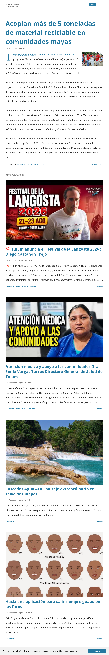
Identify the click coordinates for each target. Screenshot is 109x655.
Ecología (21, 165)
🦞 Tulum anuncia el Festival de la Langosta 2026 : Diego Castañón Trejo (53, 251)
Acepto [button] (97, 651)
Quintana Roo (32, 165)
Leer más (99, 286)
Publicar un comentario (26, 286)
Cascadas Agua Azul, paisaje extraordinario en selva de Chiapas (50, 491)
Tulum (41, 165)
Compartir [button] (96, 165)
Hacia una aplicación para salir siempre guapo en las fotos (53, 604)
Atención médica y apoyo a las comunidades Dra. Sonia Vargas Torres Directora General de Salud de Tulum (54, 371)
